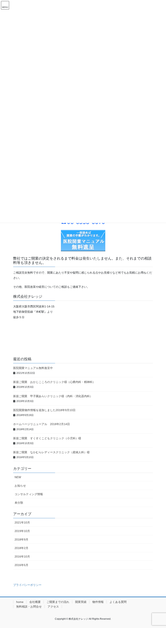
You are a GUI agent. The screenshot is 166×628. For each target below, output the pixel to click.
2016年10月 (22, 556)
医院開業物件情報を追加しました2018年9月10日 (45, 410)
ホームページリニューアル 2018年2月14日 (43, 424)
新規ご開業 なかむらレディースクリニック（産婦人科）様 (51, 452)
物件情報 (98, 601)
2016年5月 (21, 565)
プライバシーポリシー (27, 584)
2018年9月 (21, 539)
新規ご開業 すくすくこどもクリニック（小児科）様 (47, 438)
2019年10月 (22, 531)
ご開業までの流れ (58, 601)
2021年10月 (22, 522)
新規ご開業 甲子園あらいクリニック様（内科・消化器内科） (53, 396)
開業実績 (80, 601)
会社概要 (35, 601)
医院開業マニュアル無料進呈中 (33, 368)
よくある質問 (118, 601)
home (19, 601)
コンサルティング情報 (29, 494)
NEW (18, 477)
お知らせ (20, 485)
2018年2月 (21, 548)
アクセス (53, 606)
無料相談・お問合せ (29, 606)
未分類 (19, 502)
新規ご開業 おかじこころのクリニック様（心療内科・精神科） (54, 382)
